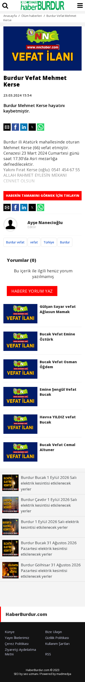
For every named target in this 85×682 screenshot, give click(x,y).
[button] (7, 127)
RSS (48, 654)
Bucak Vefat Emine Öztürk (57, 337)
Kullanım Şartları (57, 643)
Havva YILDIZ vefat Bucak (58, 419)
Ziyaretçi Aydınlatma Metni (20, 651)
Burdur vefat (15, 242)
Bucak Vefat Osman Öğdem (58, 364)
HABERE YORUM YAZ (32, 291)
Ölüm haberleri (31, 16)
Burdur (65, 242)
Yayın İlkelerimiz (17, 637)
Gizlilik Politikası (57, 637)
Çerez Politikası (17, 643)
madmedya (63, 674)
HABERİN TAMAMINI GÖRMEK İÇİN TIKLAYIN (42, 195)
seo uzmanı (30, 674)
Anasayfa (10, 16)
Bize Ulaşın (53, 631)
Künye (10, 631)
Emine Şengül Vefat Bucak (58, 392)
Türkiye (49, 242)
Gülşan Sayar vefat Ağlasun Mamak (58, 309)
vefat (34, 242)
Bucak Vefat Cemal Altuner (57, 447)
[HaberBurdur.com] (42, 5)
